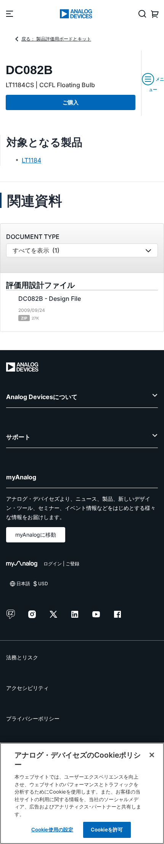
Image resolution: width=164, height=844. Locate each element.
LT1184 (31, 160)
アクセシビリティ (27, 688)
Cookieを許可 (107, 829)
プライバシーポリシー (32, 718)
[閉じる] (151, 755)
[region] (82, 793)
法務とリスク (22, 657)
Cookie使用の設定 (52, 829)
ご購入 (71, 102)
